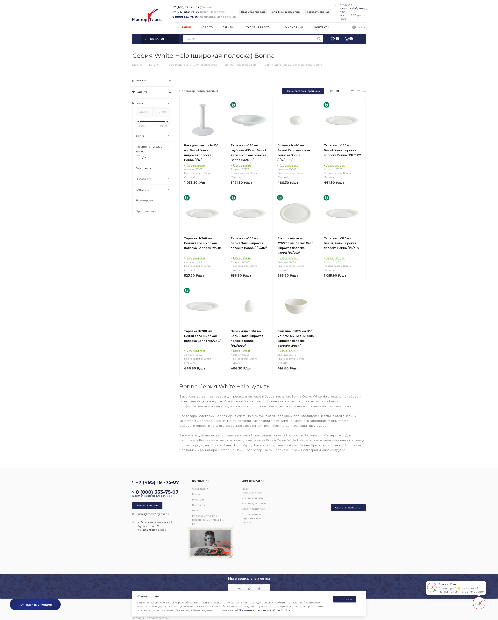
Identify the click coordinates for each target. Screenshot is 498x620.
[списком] (358, 91)
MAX (249, 588)
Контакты (198, 505)
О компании (200, 488)
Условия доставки (254, 503)
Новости (198, 499)
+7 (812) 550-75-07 (186, 12)
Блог (195, 510)
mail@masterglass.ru (153, 514)
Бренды (197, 494)
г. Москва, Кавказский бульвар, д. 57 (353, 8)
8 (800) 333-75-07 (185, 16)
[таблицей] (364, 91)
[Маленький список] (331, 91)
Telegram (259, 588)
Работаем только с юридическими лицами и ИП (208, 519)
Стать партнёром (253, 508)
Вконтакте (239, 588)
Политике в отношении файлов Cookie (264, 610)
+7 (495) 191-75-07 (185, 7)
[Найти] (319, 38)
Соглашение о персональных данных (251, 518)
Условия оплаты (252, 498)
